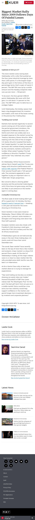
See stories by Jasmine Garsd (20, 378)
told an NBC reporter (9, 169)
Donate (29, 2)
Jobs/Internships (7, 484)
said (19, 164)
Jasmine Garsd (7, 24)
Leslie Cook (7, 327)
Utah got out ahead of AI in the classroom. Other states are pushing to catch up (23, 410)
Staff (4, 480)
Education (17, 406)
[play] (3, 518)
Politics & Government (21, 431)
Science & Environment (21, 393)
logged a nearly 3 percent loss (12, 203)
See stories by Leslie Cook (10, 339)
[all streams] (32, 518)
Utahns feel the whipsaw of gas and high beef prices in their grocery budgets (22, 423)
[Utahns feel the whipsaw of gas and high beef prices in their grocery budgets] (7, 421)
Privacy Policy (7, 487)
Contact (5, 476)
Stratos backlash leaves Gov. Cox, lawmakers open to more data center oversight (23, 436)
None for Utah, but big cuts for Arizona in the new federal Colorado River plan (23, 397)
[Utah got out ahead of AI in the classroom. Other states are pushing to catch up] (7, 409)
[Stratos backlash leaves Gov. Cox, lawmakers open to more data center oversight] (7, 434)
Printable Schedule (8, 498)
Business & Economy (20, 419)
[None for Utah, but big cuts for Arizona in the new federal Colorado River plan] (7, 396)
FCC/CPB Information (9, 491)
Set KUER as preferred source (24, 24)
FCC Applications (8, 495)
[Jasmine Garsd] (5, 350)
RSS (4, 502)
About (5, 473)
